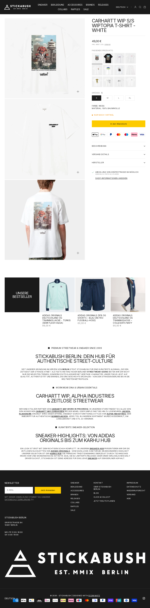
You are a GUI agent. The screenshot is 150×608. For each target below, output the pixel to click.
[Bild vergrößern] (78, 91)
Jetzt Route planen (104, 501)
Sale (86, 9)
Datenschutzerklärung (17, 499)
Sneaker (42, 5)
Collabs (63, 9)
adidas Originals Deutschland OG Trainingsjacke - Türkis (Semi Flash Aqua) (56, 319)
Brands (90, 5)
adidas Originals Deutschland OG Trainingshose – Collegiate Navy (123, 319)
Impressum (132, 483)
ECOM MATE (94, 596)
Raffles (75, 9)
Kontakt (98, 483)
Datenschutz (134, 487)
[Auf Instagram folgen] (143, 598)
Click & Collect (102, 497)
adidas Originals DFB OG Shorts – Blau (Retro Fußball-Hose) (92, 318)
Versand (107, 44)
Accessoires (75, 5)
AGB (129, 498)
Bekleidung (57, 5)
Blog (96, 493)
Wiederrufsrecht (136, 490)
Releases (103, 5)
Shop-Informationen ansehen (111, 178)
